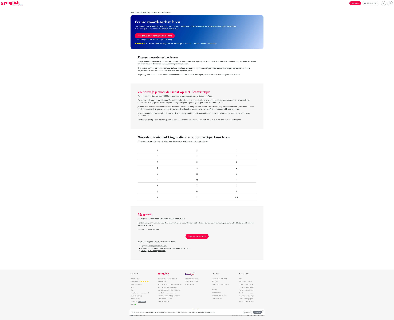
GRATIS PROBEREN (197, 236)
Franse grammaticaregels (157, 246)
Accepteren (257, 312)
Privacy (214, 290)
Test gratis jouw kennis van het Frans (154, 35)
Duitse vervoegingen (246, 299)
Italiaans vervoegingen (246, 301)
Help (240, 279)
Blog (132, 290)
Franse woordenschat (246, 287)
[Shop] (383, 3)
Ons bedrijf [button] (135, 273)
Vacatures (134, 301)
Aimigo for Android (191, 281)
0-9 (236, 197)
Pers (132, 287)
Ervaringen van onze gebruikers (153, 251)
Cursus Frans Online (143, 13)
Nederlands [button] (371, 3)
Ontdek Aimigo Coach (192, 279)
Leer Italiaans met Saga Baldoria (169, 296)
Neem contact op (136, 296)
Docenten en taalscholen (220, 284)
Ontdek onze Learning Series (167, 279)
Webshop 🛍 (162, 281)
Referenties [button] (216, 273)
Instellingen (247, 312)
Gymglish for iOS (163, 301)
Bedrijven (215, 281)
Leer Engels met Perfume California (170, 284)
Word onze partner (137, 284)
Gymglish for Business (219, 279)
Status (133, 304)
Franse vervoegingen (246, 290)
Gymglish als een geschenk (140, 293)
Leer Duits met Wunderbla (167, 293)
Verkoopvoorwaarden (219, 295)
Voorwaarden (216, 293)
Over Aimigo (135, 279)
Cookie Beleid (210, 312)
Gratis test (355, 3)
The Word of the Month (150, 248)
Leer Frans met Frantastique (167, 287)
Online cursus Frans (246, 284)
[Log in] (390, 3)
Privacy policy (135, 299)
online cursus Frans (204, 96)
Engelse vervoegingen (246, 293)
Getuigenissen (135, 281)
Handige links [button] (244, 273)
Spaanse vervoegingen (246, 296)
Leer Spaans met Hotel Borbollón (169, 290)
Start (132, 13)
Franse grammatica (245, 281)
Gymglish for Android (165, 299)
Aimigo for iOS (190, 284)
